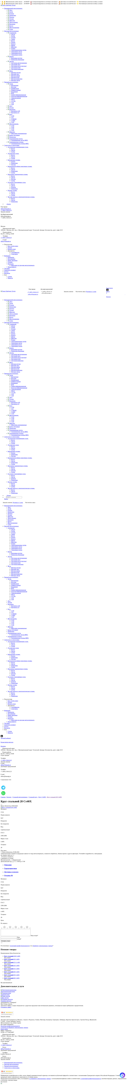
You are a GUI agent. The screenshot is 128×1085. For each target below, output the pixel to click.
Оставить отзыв (5, 941)
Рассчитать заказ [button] (80, 291)
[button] (2, 220)
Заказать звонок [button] (5, 212)
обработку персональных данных (43, 946)
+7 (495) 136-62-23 (6, 210)
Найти (6, 499)
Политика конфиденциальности (10, 1026)
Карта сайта (4, 1029)
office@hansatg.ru (6, 208)
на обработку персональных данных (40, 1078)
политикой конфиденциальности (20, 946)
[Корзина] (2, 222)
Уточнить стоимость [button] (7, 856)
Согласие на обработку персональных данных (14, 1027)
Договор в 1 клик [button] (91, 291)
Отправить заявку (6, 1007)
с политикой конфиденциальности (90, 1078)
